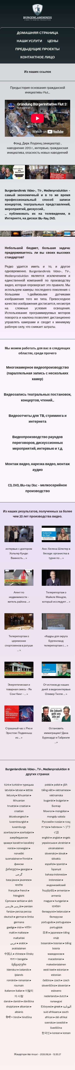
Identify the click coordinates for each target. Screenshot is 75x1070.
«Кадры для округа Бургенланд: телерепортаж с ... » (56, 641)
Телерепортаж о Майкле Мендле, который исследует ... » (56, 597)
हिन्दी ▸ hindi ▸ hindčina (19, 1017)
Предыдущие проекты (37, 50)
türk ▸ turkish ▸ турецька (19, 785)
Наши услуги (29, 41)
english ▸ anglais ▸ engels (56, 838)
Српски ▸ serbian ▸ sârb (19, 901)
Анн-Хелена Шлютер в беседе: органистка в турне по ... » (56, 554)
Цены (53, 41)
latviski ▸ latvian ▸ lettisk (19, 790)
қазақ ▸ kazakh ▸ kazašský (19, 843)
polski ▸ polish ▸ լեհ (56, 785)
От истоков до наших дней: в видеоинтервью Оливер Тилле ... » (56, 690)
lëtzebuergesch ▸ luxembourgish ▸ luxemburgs (19, 822)
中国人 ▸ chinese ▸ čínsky (18, 954)
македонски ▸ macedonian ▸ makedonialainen (56, 959)
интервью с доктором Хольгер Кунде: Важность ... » (19, 554)
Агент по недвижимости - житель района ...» (19, 597)
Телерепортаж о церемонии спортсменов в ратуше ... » (19, 643)
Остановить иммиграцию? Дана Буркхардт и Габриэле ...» (56, 735)
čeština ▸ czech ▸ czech (56, 980)
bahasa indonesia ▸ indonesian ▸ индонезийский (56, 880)
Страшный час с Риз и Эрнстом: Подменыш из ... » (18, 733)
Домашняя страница (37, 33)
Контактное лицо (37, 58)
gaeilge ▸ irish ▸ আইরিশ (19, 927)
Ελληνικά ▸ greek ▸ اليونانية (56, 1007)
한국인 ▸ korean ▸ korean (56, 1033)
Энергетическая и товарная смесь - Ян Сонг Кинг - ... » (19, 690)
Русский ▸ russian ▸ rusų (56, 822)
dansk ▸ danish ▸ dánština (19, 1001)
